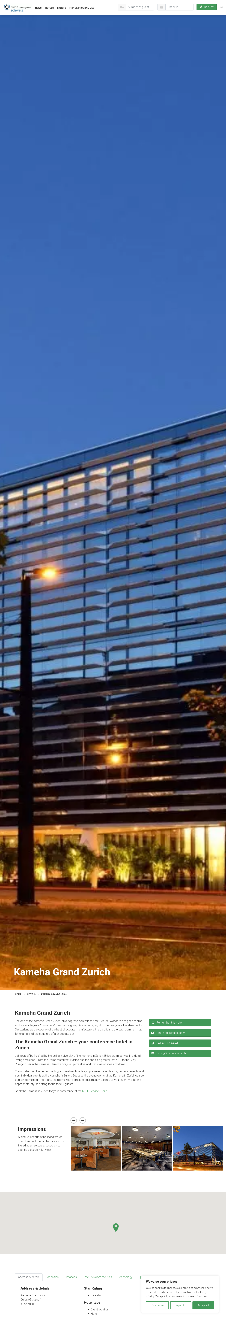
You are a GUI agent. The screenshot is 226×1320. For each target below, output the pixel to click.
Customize (157, 1305)
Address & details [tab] (29, 1277)
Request (209, 7)
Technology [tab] (125, 1277)
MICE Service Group (95, 1091)
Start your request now (170, 1033)
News (38, 8)
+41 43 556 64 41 (167, 1043)
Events (61, 8)
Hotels (49, 8)
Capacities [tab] (52, 1277)
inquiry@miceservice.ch (171, 1053)
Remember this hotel (169, 1022)
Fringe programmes (81, 8)
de (221, 7)
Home (18, 994)
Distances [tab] (71, 1277)
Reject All (181, 1305)
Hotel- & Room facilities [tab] (97, 1277)
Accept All (203, 1305)
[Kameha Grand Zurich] (17, 7)
